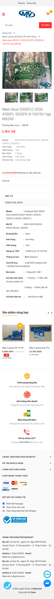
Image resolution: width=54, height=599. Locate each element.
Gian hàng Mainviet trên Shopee (21, 511)
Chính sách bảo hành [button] (14, 469)
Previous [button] (48, 313)
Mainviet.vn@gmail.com (13, 557)
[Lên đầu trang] (48, 594)
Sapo (33, 592)
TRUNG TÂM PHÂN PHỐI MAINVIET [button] (19, 457)
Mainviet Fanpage (14, 503)
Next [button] (52, 313)
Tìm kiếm (45, 25)
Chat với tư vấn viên (15, 507)
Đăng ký (21, 3)
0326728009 (12, 173)
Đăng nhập (31, 3)
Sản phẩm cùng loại (15, 312)
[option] (12, 98)
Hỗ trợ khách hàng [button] (12, 463)
